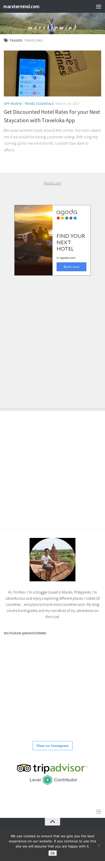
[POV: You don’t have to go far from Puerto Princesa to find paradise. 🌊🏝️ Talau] (19, 719)
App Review (13, 103)
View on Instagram (52, 746)
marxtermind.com (21, 6)
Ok (52, 853)
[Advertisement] (52, 337)
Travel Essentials (39, 103)
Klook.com (52, 183)
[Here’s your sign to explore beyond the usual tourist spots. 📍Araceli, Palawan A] (85, 719)
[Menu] (98, 6)
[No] (98, 845)
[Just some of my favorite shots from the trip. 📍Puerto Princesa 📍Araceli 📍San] (52, 686)
